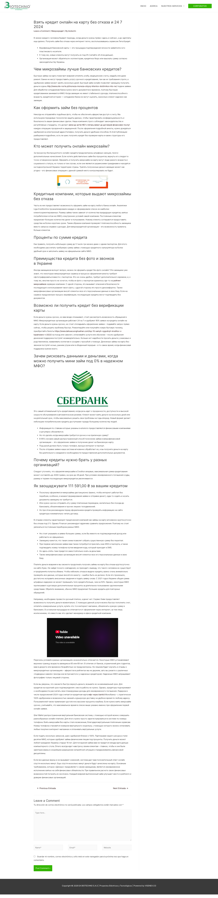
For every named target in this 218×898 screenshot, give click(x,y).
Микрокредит (57, 31)
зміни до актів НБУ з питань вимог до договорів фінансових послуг (99, 125)
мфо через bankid (96, 694)
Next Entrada (120, 788)
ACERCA (153, 6)
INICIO (143, 6)
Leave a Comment (42, 31)
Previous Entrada (46, 788)
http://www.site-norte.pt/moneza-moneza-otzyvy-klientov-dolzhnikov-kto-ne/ (82, 86)
